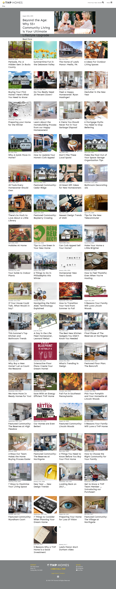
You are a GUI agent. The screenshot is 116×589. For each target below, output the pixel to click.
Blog (3, 6)
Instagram (80, 568)
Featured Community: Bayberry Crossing (45, 216)
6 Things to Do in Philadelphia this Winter (42, 275)
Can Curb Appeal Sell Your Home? (69, 246)
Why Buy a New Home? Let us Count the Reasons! (18, 366)
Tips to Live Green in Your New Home (44, 246)
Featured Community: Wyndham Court (19, 518)
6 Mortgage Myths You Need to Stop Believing (93, 125)
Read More (27, 39)
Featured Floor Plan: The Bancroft (95, 364)
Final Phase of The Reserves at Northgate (96, 334)
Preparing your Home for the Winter (19, 123)
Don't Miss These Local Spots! (67, 156)
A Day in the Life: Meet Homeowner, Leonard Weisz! (43, 336)
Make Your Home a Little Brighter (94, 246)
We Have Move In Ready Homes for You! (19, 395)
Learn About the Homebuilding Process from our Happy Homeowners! (45, 126)
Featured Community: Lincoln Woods (70, 425)
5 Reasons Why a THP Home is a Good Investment (45, 550)
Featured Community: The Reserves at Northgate (45, 456)
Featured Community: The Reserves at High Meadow (19, 426)
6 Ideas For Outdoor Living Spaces (95, 63)
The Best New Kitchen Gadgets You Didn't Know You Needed (70, 336)
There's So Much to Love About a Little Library (18, 218)
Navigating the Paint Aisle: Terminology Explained (45, 306)
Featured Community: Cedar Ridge (45, 186)
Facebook (80, 566)
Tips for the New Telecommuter (92, 216)
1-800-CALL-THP (58, 569)
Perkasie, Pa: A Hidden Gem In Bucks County (19, 64)
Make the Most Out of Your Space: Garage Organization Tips (95, 158)
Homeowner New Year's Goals (68, 274)
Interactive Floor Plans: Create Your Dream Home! (43, 366)
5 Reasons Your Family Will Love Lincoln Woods (96, 306)
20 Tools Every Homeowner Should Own (18, 188)
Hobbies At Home (17, 245)
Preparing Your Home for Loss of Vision (70, 518)
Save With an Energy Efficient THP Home (44, 395)
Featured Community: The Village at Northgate (95, 519)
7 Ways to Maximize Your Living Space (18, 485)
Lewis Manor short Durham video (68, 548)
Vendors (62, 573)
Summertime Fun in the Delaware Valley (44, 63)
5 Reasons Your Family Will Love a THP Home (96, 425)
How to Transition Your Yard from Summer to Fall (68, 306)
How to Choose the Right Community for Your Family (95, 456)
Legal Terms (55, 573)
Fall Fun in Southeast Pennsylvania (70, 395)
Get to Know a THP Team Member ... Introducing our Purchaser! (94, 488)
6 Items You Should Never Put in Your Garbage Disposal (69, 125)
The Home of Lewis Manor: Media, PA (69, 63)
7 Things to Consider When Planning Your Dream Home (44, 519)
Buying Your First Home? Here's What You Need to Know (18, 95)
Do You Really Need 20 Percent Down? (44, 93)
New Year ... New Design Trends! (42, 485)
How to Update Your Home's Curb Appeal (44, 156)
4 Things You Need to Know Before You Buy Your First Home (70, 456)
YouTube (80, 570)
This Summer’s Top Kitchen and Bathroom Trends (17, 336)
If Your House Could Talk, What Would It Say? (19, 306)
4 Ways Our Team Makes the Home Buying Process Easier (19, 456)
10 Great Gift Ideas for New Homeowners (70, 186)
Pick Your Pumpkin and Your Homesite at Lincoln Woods (95, 396)
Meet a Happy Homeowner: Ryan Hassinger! (68, 95)
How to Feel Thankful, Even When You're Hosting (95, 275)
